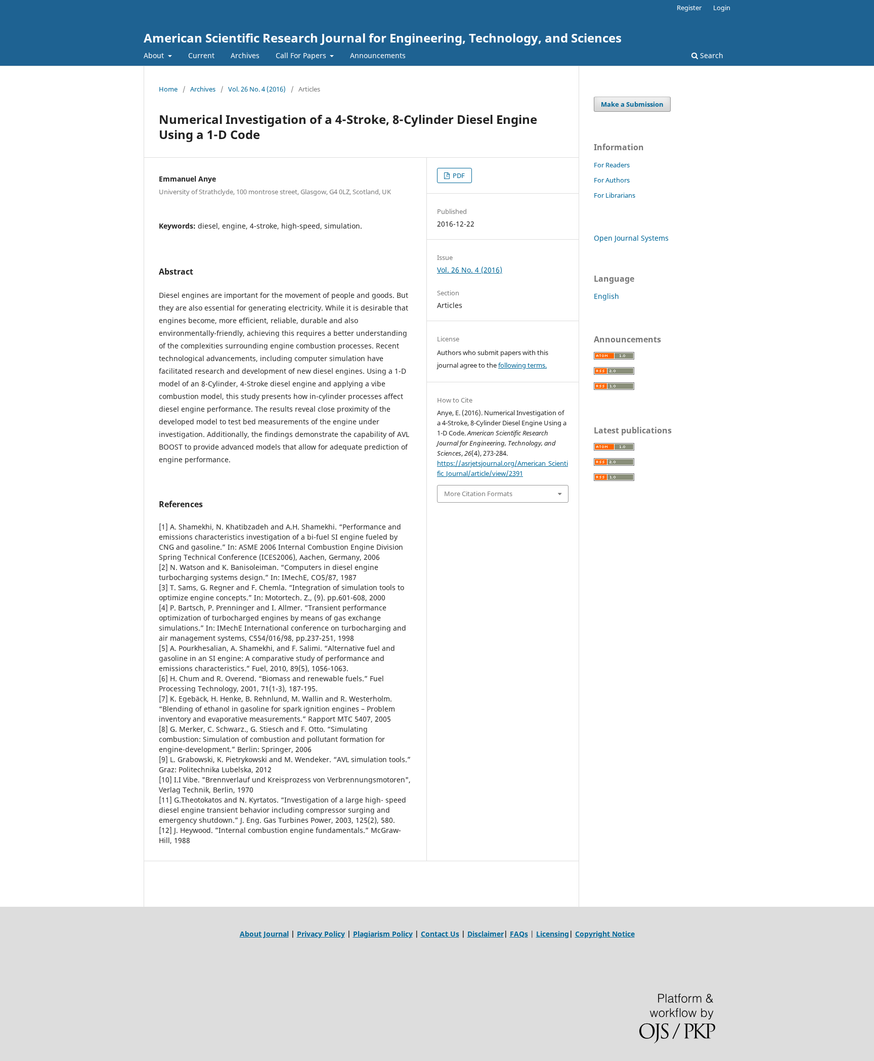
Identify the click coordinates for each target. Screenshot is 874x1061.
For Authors (612, 180)
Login (721, 7)
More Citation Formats (478, 493)
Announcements (378, 55)
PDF (458, 175)
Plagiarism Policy (383, 934)
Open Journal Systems (631, 238)
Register (689, 7)
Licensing (552, 934)
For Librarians (614, 195)
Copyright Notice (605, 934)
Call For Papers (302, 55)
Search (710, 55)
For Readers (612, 164)
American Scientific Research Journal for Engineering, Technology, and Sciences (383, 37)
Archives (245, 55)
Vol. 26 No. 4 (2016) (257, 89)
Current (201, 55)
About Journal (264, 934)
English (606, 296)
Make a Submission (632, 104)
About (155, 55)
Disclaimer (485, 934)
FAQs (519, 934)
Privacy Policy (321, 934)
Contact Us (440, 934)
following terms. (522, 365)
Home (168, 89)
